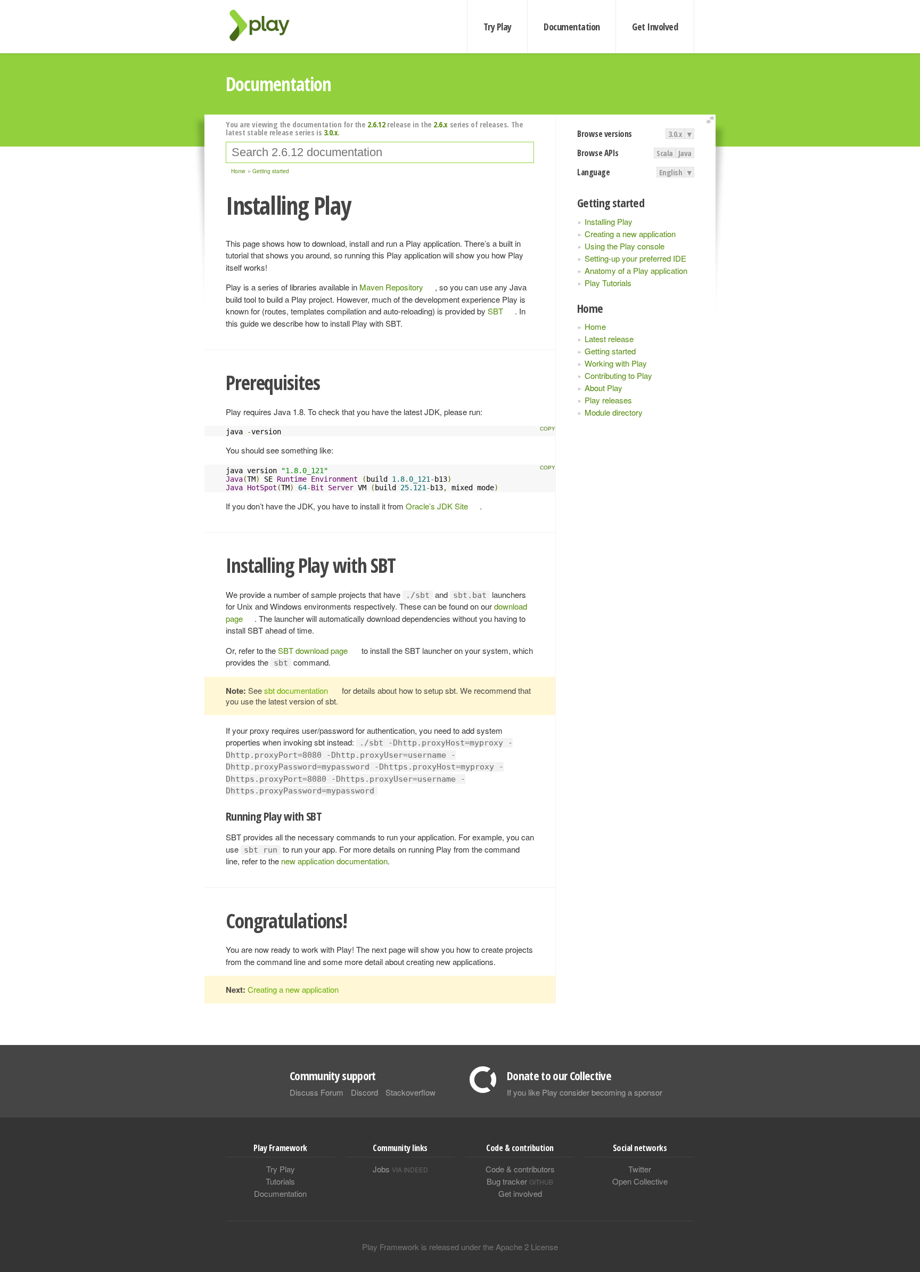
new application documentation (334, 860)
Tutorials (280, 1181)
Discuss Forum (316, 1092)
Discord (364, 1092)
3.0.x (675, 133)
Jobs (400, 1168)
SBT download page (313, 650)
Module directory (614, 412)
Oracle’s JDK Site (437, 506)
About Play (603, 387)
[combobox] (380, 152)
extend (712, 120)
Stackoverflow (410, 1092)
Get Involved (655, 26)
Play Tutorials (608, 282)
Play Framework (266, 25)
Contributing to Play (618, 375)
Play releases (608, 400)
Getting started (610, 351)
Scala (664, 153)
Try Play (497, 26)
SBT (495, 311)
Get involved (520, 1193)
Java (685, 153)
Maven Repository (391, 287)
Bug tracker (520, 1181)
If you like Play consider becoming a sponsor (584, 1092)
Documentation (571, 26)
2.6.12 (376, 124)
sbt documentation (296, 690)
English (671, 172)
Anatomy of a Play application (636, 270)
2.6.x (440, 124)
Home (595, 326)
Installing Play (608, 221)
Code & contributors (520, 1168)
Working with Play (616, 363)
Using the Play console (624, 246)
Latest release (609, 338)
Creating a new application (630, 233)
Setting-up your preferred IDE (635, 258)
